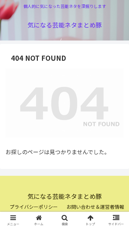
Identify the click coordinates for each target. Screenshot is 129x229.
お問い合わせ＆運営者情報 (95, 206)
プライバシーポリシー (34, 206)
